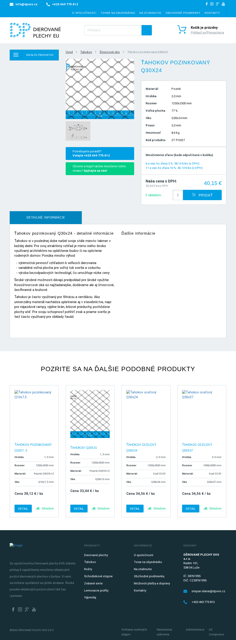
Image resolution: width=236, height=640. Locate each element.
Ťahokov (86, 52)
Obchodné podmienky (183, 12)
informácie (46, 217)
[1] (147, 30)
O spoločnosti (84, 12)
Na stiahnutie (150, 12)
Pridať (205, 195)
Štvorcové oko (110, 52)
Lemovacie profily (96, 590)
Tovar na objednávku (118, 12)
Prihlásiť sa (198, 32)
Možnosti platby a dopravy (152, 583)
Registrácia (216, 32)
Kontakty (212, 12)
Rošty (88, 569)
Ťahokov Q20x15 (83, 447)
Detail (23, 508)
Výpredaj (90, 597)
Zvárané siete (93, 583)
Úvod (69, 52)
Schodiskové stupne (98, 576)
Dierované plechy (96, 555)
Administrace (195, 629)
